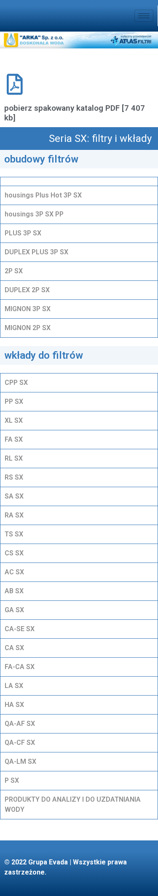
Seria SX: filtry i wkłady (100, 138)
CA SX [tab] (14, 648)
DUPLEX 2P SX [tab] (27, 290)
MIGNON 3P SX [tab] (28, 309)
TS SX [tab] (14, 534)
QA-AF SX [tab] (20, 724)
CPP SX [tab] (16, 383)
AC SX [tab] (14, 572)
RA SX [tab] (14, 515)
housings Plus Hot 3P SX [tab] (43, 195)
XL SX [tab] (14, 420)
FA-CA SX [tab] (20, 667)
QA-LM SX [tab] (20, 761)
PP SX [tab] (14, 401)
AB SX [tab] (14, 591)
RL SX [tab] (14, 458)
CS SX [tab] (14, 553)
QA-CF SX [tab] (20, 743)
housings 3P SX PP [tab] (34, 214)
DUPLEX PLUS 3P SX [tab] (36, 252)
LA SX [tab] (14, 686)
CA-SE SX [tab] (20, 629)
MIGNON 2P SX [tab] (28, 328)
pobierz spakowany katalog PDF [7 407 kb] (74, 113)
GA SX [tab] (14, 610)
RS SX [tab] (14, 477)
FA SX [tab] (14, 439)
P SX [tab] (12, 780)
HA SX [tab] (14, 705)
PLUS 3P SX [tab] (23, 233)
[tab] (79, 181)
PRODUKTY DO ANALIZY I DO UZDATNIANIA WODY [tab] (73, 804)
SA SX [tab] (14, 496)
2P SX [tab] (14, 271)
